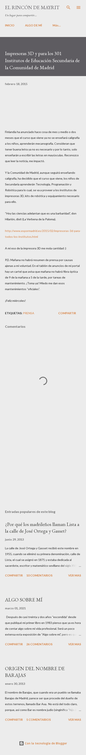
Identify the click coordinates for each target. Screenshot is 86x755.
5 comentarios (38, 719)
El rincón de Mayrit (32, 7)
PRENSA (28, 313)
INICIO (9, 25)
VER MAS (74, 575)
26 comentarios (39, 644)
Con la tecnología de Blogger (45, 743)
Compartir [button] (67, 313)
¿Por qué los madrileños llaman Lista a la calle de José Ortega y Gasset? (42, 527)
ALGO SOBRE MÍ (23, 599)
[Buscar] (68, 7)
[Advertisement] (43, 467)
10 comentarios (39, 575)
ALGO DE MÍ (33, 25)
